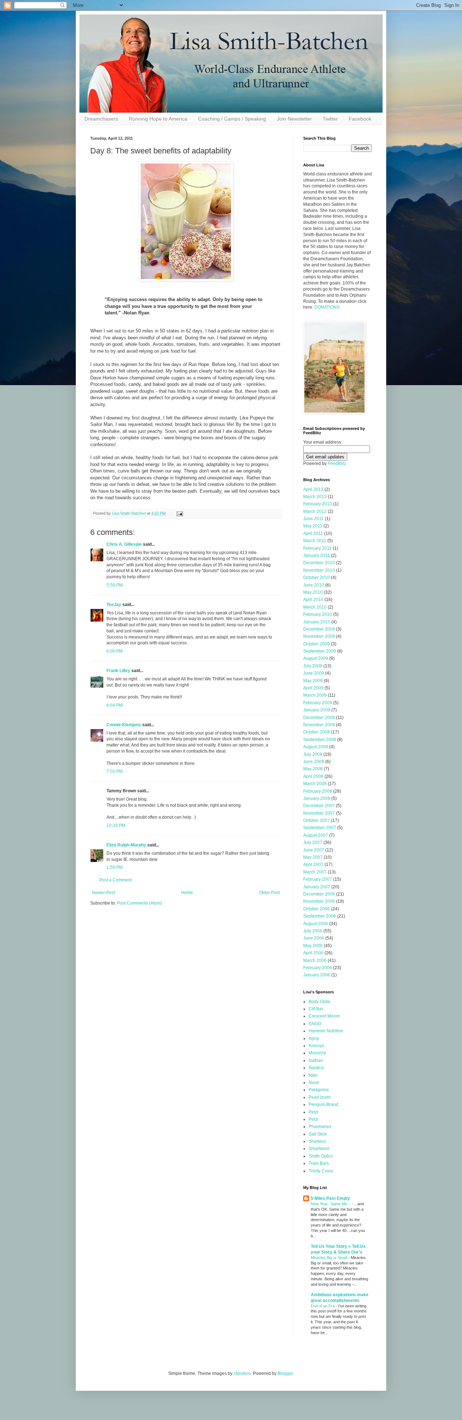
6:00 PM (114, 651)
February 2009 (317, 702)
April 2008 (313, 776)
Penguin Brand (323, 1104)
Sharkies (317, 1141)
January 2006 (316, 974)
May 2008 (313, 768)
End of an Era (323, 1306)
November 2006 (319, 901)
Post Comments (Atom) (139, 903)
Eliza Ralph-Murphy (126, 845)
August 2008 (315, 746)
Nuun (314, 1082)
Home (187, 892)
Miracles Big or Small (329, 1257)
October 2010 (316, 577)
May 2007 (313, 857)
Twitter (330, 119)
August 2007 (315, 835)
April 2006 (313, 952)
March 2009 (315, 695)
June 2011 (313, 518)
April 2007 (313, 864)
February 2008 (317, 791)
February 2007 (317, 879)
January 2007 (316, 886)
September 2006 (319, 916)
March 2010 (315, 607)
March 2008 (315, 783)
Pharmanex (320, 1126)
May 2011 (312, 525)
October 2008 (316, 732)
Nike (313, 1075)
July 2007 (312, 842)
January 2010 (316, 621)
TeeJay (113, 604)
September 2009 (319, 651)
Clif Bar (316, 1008)
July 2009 (312, 665)
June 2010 (313, 585)
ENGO (315, 1023)
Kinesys (316, 1045)
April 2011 (313, 533)
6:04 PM (114, 705)
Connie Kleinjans (123, 724)
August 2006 (315, 923)
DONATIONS (327, 307)
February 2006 (317, 967)
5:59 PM (114, 585)
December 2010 (319, 562)
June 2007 (313, 850)
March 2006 (315, 960)
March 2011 (314, 540)
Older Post (269, 892)
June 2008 (313, 761)
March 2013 (315, 496)
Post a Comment (115, 880)
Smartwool (319, 1148)
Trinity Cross (321, 1170)
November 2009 (319, 636)
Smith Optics (321, 1156)
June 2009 (313, 673)
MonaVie (317, 1052)
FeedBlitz (337, 463)
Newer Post (103, 892)
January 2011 (316, 555)
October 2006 (316, 908)
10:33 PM (115, 825)
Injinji (314, 1038)
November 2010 (319, 570)
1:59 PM (114, 867)
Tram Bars (319, 1163)
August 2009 (315, 658)
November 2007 (319, 813)
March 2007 (315, 872)
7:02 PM (114, 771)
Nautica (316, 1067)
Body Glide (319, 1001)
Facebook (360, 119)
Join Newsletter (294, 119)
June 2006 (313, 938)
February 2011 (317, 548)
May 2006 (313, 945)
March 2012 (315, 511)
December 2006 (319, 894)
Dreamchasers (101, 119)
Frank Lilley (118, 670)
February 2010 (317, 614)
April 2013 (313, 489)
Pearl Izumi (320, 1097)
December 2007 (319, 805)
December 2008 (319, 717)
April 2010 (313, 599)
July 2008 (312, 754)
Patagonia (319, 1089)
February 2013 (317, 503)
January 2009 (316, 710)
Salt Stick (318, 1134)
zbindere (242, 1373)
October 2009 (316, 643)
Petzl (313, 1112)
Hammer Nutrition (326, 1030)
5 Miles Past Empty (330, 1198)
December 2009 (319, 629)
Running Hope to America (158, 119)
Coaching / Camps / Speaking (232, 119)
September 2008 (319, 739)
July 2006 (312, 930)
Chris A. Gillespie (124, 544)
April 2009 (313, 688)
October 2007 (316, 820)
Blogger (285, 1373)
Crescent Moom (324, 1016)
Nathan (316, 1060)
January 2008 (316, 798)
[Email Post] (179, 513)
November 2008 (319, 724)
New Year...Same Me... (331, 1204)
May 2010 (313, 592)
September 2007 (319, 827)
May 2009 (313, 680)
